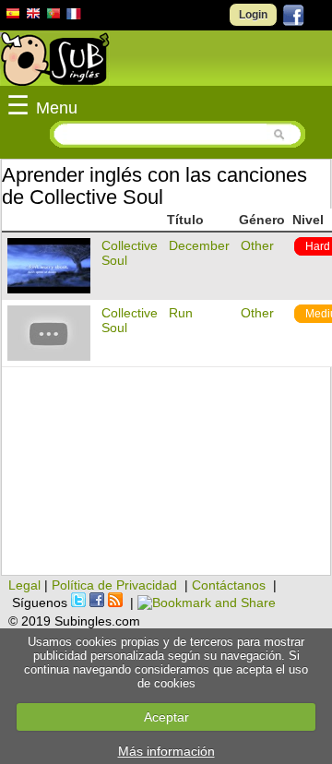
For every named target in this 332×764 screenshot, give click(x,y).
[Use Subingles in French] (73, 16)
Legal (24, 585)
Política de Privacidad (114, 585)
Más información (166, 751)
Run (181, 312)
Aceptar (166, 717)
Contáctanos (229, 585)
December (199, 245)
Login (253, 14)
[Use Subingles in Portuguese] (53, 15)
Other (257, 245)
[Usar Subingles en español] (13, 16)
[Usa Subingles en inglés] (33, 15)
